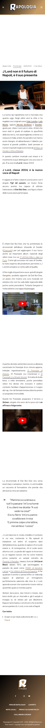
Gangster (6, 275)
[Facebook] (15, 696)
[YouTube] (29, 696)
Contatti (32, 705)
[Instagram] (24, 696)
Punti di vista (17, 66)
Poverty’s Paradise (10, 561)
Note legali (11, 710)
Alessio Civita (6, 66)
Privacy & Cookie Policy (29, 710)
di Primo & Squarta (23, 571)
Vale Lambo (32, 121)
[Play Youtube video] (22, 303)
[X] (20, 695)
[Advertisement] (22, 41)
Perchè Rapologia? (17, 705)
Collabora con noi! (22, 715)
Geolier (38, 124)
